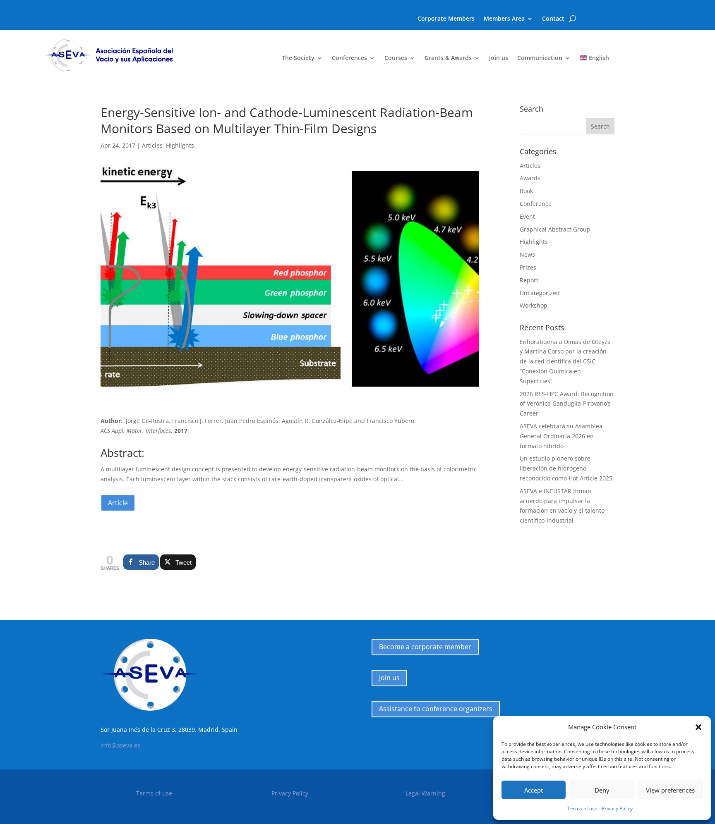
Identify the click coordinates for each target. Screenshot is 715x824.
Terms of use (582, 808)
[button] (698, 727)
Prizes (528, 267)
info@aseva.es (120, 745)
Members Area (504, 19)
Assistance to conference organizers (435, 708)
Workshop (533, 305)
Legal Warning (425, 793)
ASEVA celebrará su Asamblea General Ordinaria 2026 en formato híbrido (561, 436)
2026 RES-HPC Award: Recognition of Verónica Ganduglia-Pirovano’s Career (567, 404)
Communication (539, 58)
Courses (395, 58)
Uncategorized (540, 293)
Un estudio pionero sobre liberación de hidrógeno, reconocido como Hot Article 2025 (566, 468)
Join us (498, 58)
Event (527, 216)
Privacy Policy (617, 808)
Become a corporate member (425, 646)
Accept (533, 790)
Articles (152, 145)
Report (529, 280)
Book (526, 191)
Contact (553, 19)
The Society (298, 58)
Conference (536, 204)
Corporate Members (446, 19)
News (527, 254)
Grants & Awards (448, 58)
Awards (530, 178)
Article (118, 502)
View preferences (670, 790)
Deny (602, 790)
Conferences (349, 58)
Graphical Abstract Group (555, 229)
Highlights (180, 145)
